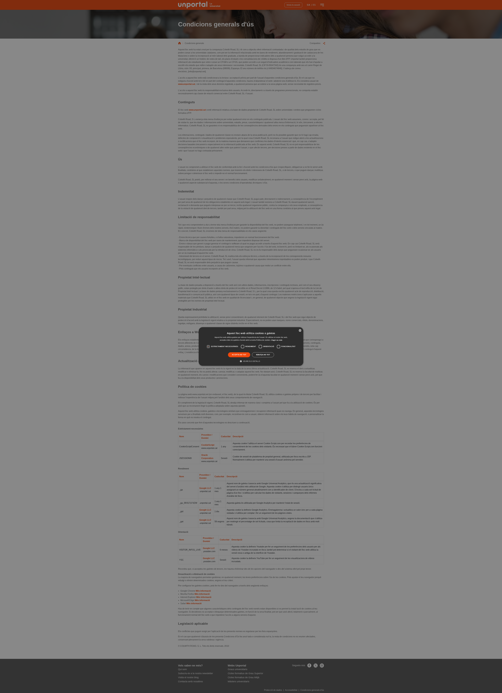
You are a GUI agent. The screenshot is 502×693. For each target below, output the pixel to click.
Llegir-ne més (276, 340)
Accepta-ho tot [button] (239, 355)
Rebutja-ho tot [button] (263, 355)
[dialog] (251, 346)
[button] (251, 361)
